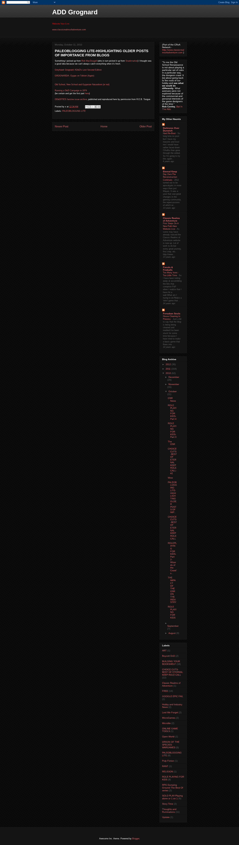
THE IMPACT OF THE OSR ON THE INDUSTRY (172, 589)
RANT (165, 766)
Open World (168, 736)
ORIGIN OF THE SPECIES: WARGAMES (170, 745)
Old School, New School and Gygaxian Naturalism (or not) (82, 84)
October (172, 391)
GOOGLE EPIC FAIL (172, 696)
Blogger (135, 838)
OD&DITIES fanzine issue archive (71, 99)
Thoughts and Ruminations (169, 810)
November (173, 384)
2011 (168, 368)
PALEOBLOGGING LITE (74, 111)
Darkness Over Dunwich (171, 129)
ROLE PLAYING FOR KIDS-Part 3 (172, 430)
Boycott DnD (168, 656)
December (173, 377)
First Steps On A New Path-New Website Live (171, 226)
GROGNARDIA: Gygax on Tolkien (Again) (74, 75)
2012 (169, 364)
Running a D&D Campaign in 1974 (71, 90)
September (173, 626)
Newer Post (61, 126)
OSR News (172, 399)
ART (164, 650)
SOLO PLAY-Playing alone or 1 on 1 (172, 797)
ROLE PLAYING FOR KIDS (172, 612)
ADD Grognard (75, 12)
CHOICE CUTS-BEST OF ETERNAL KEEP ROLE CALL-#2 (172, 461)
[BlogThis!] (89, 106)
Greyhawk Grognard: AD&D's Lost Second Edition (78, 70)
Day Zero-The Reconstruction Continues (170, 177)
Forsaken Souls (171, 313)
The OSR (171, 443)
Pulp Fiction (168, 760)
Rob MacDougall (89, 61)
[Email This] (86, 106)
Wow (170, 477)
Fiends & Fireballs (168, 268)
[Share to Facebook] (96, 106)
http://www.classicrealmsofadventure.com (173, 51)
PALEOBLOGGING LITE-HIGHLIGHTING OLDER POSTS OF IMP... (172, 497)
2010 (169, 373)
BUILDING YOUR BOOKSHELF (171, 662)
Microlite (166, 723)
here (87, 93)
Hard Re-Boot (169, 133)
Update (166, 817)
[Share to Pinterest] (99, 106)
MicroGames (168, 717)
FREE (165, 691)
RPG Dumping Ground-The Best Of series (172, 788)
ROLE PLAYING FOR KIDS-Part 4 (172, 412)
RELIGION (167, 771)
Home (103, 126)
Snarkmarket (132, 61)
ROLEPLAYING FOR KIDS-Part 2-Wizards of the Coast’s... (172, 558)
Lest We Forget (170, 712)
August (172, 633)
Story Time (167, 803)
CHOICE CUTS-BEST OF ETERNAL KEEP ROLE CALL (172, 528)
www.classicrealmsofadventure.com (69, 29)
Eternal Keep (170, 171)
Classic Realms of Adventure (171, 219)
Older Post (145, 126)
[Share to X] (92, 106)
